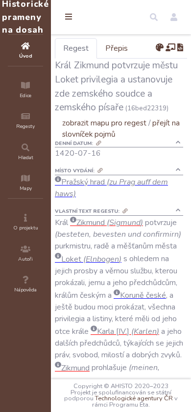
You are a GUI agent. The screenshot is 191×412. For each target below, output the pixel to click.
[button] (154, 17)
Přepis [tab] (116, 48)
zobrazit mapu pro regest (104, 123)
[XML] (180, 47)
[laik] (170, 47)
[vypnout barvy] (160, 47)
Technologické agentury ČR (134, 398)
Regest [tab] (76, 48)
